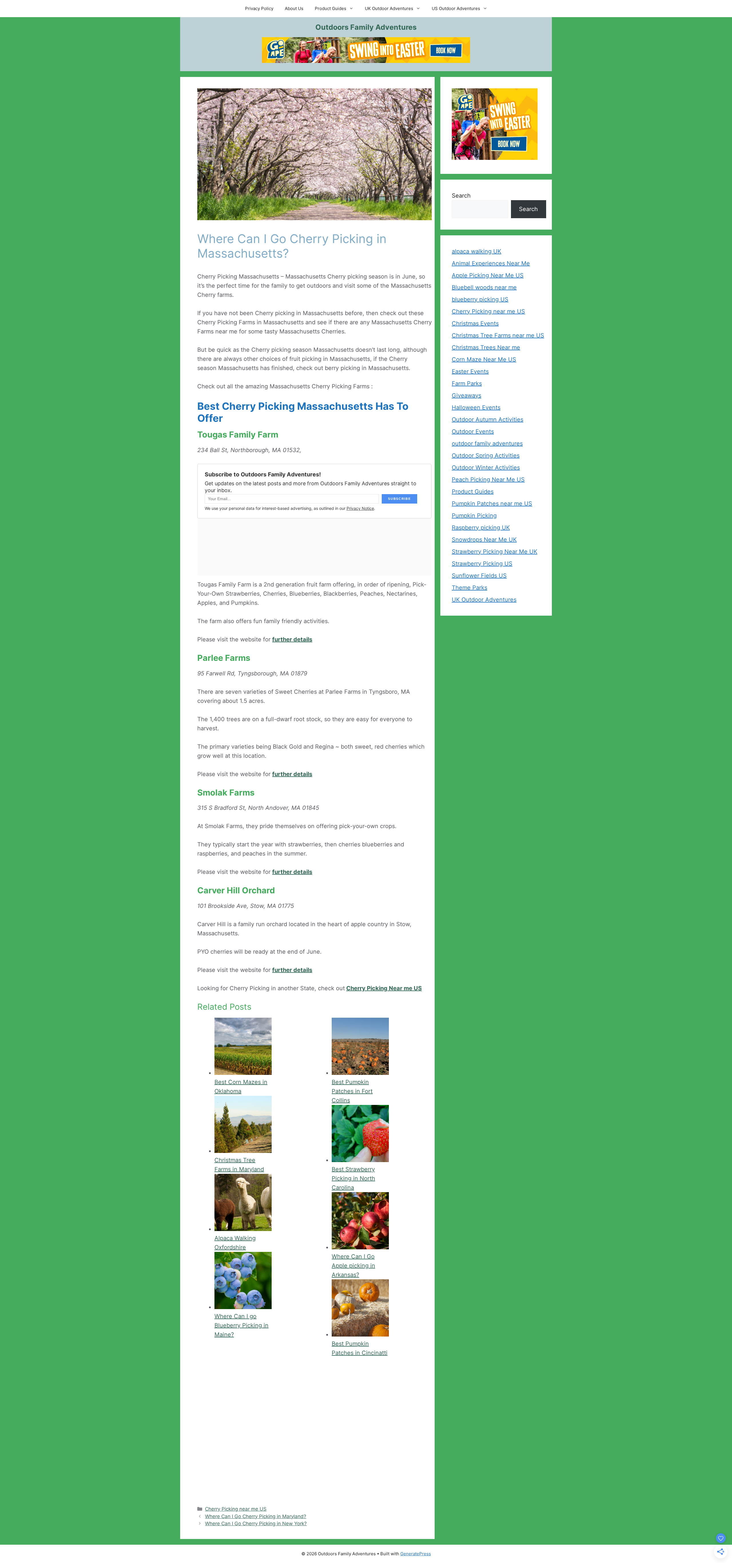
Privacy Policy (259, 8)
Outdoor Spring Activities (486, 455)
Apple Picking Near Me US (488, 275)
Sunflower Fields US (479, 575)
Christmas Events (475, 323)
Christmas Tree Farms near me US (498, 335)
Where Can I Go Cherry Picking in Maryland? (255, 1516)
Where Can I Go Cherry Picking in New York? (256, 1523)
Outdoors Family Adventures (366, 27)
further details (292, 639)
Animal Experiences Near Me (491, 263)
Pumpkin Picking (474, 515)
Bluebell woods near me (484, 287)
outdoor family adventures (487, 443)
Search (461, 195)
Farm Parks (467, 383)
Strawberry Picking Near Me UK (494, 551)
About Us (294, 8)
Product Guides (330, 8)
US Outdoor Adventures (456, 8)
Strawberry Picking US (482, 563)
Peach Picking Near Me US (488, 479)
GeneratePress (415, 1553)
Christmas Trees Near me (486, 347)
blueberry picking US (480, 299)
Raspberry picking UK (481, 527)
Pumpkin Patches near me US (492, 503)
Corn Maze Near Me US (484, 359)
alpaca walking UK (476, 251)
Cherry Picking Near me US (384, 988)
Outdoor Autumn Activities (487, 419)
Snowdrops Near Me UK (484, 539)
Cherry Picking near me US (235, 1509)
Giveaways (466, 395)
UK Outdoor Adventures (389, 8)
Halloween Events (476, 407)
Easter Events (470, 371)
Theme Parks (469, 587)
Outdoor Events (473, 431)
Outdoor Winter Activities (486, 467)
